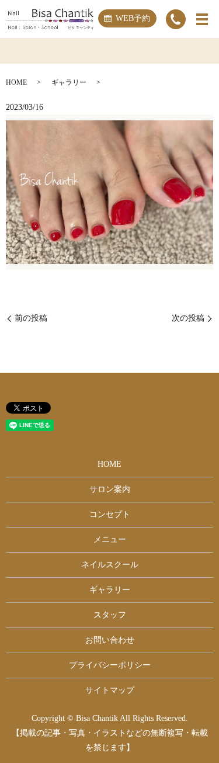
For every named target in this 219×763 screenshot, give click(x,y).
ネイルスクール (109, 564)
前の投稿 (31, 318)
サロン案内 (109, 489)
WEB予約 (133, 18)
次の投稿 (188, 318)
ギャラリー (68, 82)
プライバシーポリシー (110, 665)
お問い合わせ (109, 640)
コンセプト (109, 514)
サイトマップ (109, 690)
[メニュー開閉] (202, 19)
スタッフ (109, 615)
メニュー (109, 539)
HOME (16, 82)
